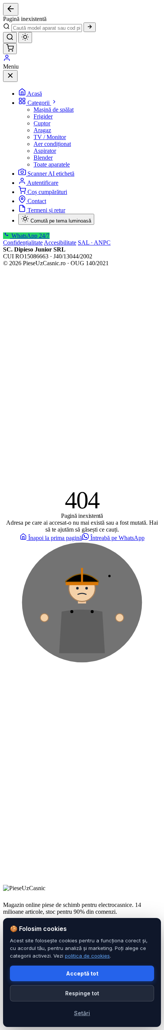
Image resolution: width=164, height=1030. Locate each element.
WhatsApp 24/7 (30, 235)
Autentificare (42, 182)
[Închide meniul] (10, 76)
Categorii (39, 102)
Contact (36, 201)
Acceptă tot (82, 973)
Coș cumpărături (47, 192)
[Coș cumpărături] (10, 48)
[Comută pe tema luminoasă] (25, 37)
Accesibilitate (60, 242)
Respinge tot (82, 993)
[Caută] (90, 27)
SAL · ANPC (94, 242)
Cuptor (42, 123)
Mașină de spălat (54, 109)
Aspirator (45, 150)
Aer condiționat (52, 144)
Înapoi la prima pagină (54, 538)
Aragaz (42, 130)
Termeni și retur (46, 210)
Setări (82, 1013)
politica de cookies (87, 956)
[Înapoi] (10, 9)
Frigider (43, 116)
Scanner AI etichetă (50, 173)
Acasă (34, 93)
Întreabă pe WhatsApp (117, 538)
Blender (43, 157)
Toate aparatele (52, 164)
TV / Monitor (50, 137)
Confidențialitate (23, 242)
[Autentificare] (7, 59)
